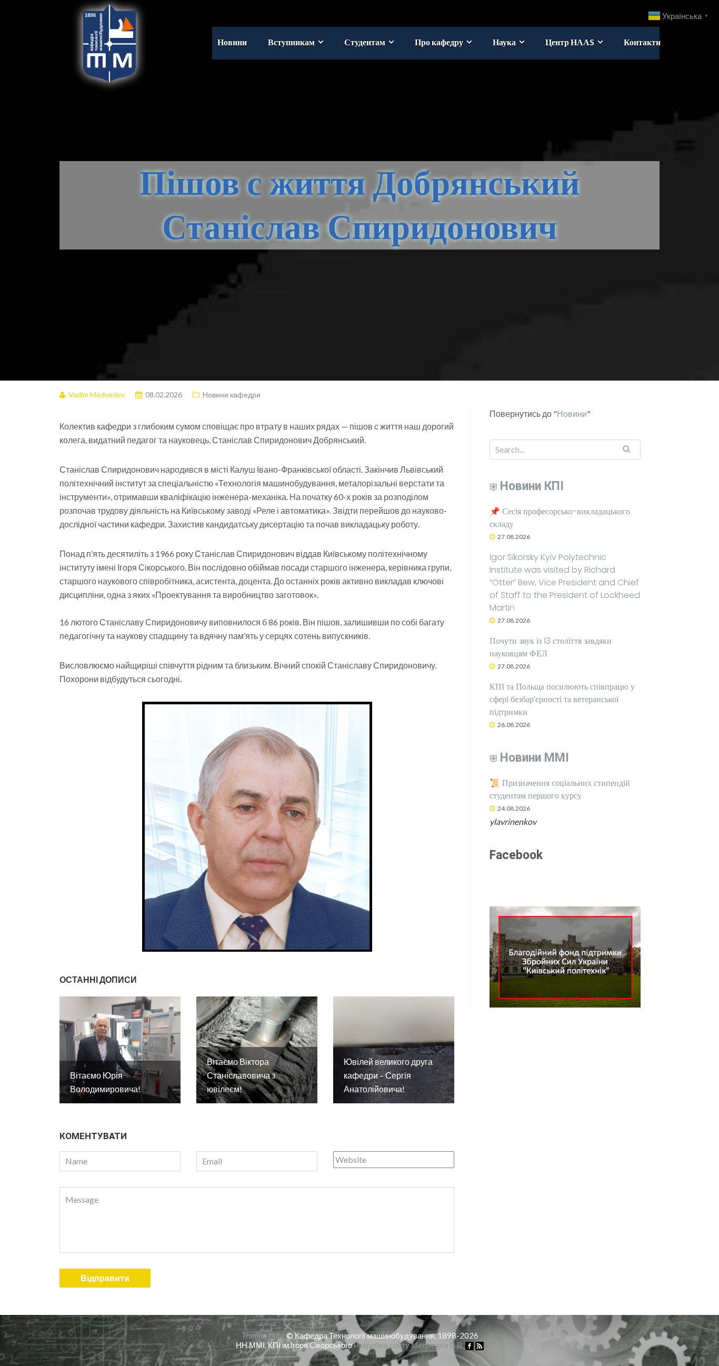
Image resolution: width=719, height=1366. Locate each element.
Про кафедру (439, 42)
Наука (504, 42)
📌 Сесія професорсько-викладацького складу (560, 517)
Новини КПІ (532, 486)
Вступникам (291, 42)
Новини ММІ (534, 758)
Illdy (275, 1335)
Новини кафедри (232, 394)
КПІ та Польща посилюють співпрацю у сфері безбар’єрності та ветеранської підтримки (562, 699)
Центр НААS (569, 42)
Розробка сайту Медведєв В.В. (409, 1345)
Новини (232, 42)
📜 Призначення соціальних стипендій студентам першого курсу (560, 789)
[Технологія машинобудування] (97, 42)
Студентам (364, 42)
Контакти (642, 42)
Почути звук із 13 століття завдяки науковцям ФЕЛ (551, 647)
